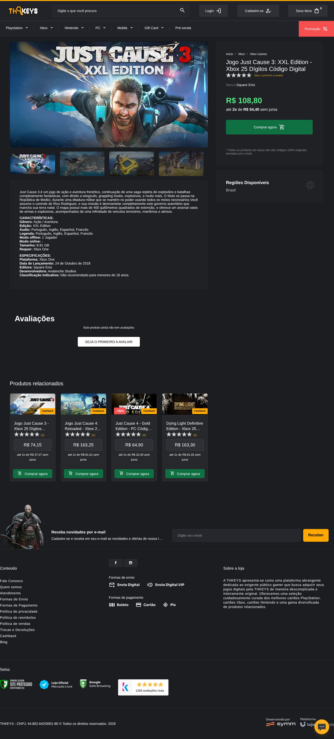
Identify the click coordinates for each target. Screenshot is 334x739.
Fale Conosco (11, 581)
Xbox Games (258, 54)
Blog (3, 642)
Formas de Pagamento (19, 605)
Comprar (260, 127)
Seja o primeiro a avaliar (109, 342)
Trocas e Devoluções (17, 630)
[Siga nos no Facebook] (115, 563)
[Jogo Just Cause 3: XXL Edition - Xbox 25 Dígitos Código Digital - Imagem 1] (32, 164)
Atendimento (10, 593)
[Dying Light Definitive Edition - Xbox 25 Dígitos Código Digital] (185, 437)
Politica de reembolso (18, 617)
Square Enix (245, 85)
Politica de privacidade (19, 611)
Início (229, 54)
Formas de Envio (14, 599)
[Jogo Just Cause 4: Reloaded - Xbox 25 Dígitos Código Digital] (83, 437)
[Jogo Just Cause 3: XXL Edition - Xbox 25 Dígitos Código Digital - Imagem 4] (181, 164)
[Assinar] (315, 535)
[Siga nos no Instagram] (130, 563)
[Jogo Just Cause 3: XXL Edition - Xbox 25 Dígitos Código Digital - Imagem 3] (131, 164)
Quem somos (11, 587)
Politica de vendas (15, 624)
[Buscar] (182, 10)
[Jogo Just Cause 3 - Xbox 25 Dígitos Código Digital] (32, 437)
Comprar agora (35, 474)
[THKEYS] (23, 10)
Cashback (8, 636)
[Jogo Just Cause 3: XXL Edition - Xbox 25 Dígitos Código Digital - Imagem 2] (82, 164)
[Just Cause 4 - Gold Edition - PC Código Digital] (134, 437)
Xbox (241, 54)
